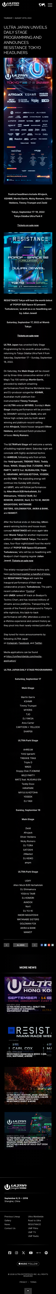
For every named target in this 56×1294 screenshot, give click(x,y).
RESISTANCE (34, 1224)
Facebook (24, 643)
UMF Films (33, 1228)
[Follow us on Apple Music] (28, 1264)
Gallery (7, 1220)
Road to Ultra (34, 1220)
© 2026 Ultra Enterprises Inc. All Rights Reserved (28, 1275)
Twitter (38, 643)
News (7, 1224)
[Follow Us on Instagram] (16, 1253)
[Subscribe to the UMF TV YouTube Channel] (30, 1253)
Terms (33, 1282)
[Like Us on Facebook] (10, 1253)
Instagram (12, 643)
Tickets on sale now (28, 335)
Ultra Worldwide (35, 1216)
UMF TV (32, 1232)
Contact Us (9, 1228)
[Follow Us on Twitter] (23, 1253)
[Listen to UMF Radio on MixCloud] (38, 1253)
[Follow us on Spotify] (46, 1253)
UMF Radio (33, 1236)
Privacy (23, 1282)
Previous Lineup (12, 1216)
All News (20, 945)
